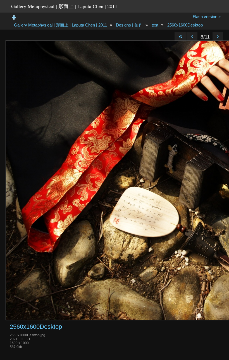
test (155, 25)
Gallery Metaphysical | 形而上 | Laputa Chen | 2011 (64, 6)
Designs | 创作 (129, 25)
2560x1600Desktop (185, 25)
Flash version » (207, 16)
